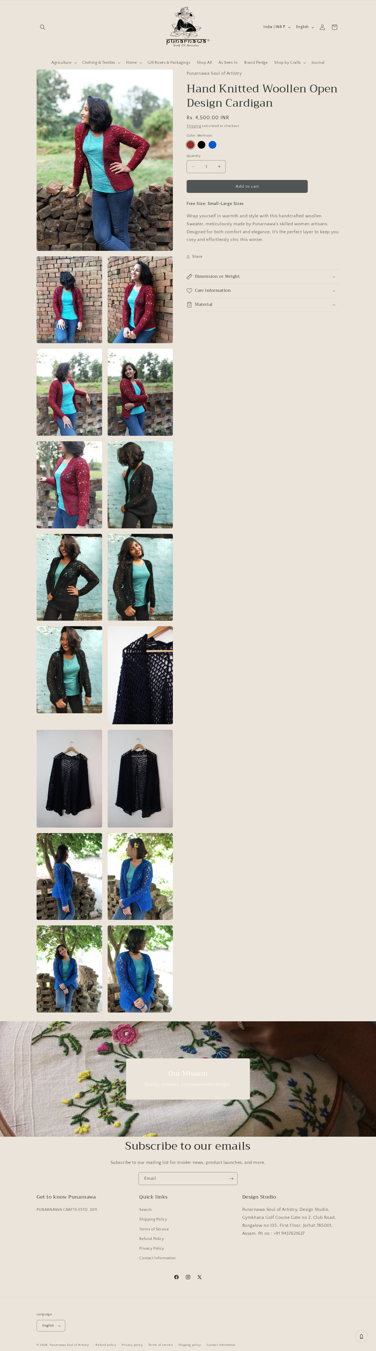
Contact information (221, 1345)
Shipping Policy (153, 1219)
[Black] (201, 144)
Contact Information (157, 1258)
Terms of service (160, 1345)
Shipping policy (189, 1345)
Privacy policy (132, 1345)
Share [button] (197, 256)
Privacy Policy (151, 1248)
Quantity (194, 155)
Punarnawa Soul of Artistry (69, 1345)
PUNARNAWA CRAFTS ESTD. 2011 (67, 1210)
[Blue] (212, 144)
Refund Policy (151, 1239)
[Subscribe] (231, 1178)
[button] (43, 27)
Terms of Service (154, 1229)
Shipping (194, 125)
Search (145, 1210)
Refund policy (106, 1345)
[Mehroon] (190, 144)
